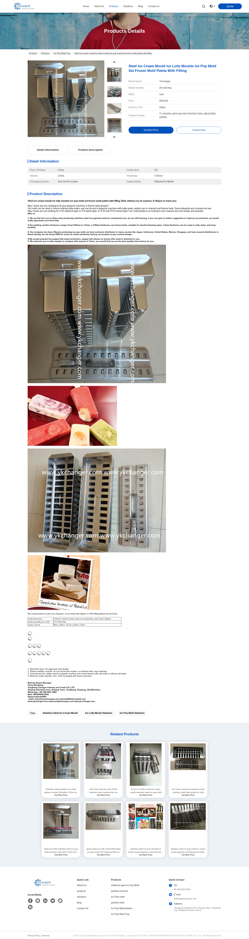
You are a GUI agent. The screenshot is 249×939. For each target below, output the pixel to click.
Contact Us (82, 908)
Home (86, 6)
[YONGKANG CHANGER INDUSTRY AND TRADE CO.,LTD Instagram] (37, 901)
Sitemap (45, 935)
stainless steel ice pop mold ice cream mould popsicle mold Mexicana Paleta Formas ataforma (188, 851)
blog (140, 6)
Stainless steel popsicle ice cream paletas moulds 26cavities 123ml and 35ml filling (61, 791)
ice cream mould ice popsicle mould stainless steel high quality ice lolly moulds (188, 791)
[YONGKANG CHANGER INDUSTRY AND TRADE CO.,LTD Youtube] (52, 901)
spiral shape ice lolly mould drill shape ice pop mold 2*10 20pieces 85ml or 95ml (103, 851)
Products (45, 53)
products (113, 6)
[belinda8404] (30, 907)
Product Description (90, 149)
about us (99, 6)
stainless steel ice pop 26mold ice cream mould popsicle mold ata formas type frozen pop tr (145, 851)
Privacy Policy (34, 935)
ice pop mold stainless (132, 713)
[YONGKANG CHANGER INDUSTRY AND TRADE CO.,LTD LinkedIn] (45, 901)
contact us (154, 6)
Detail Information (48, 149)
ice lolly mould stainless (98, 713)
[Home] (43, 886)
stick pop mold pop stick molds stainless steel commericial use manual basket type (103, 791)
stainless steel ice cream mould (60, 713)
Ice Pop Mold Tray (62, 53)
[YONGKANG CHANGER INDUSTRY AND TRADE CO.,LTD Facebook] (30, 901)
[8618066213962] (60, 901)
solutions (128, 6)
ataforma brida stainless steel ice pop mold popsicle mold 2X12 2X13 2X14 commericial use (61, 851)
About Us (81, 885)
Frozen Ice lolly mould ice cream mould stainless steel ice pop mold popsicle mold (145, 791)
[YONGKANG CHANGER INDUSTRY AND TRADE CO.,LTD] (23, 6)
